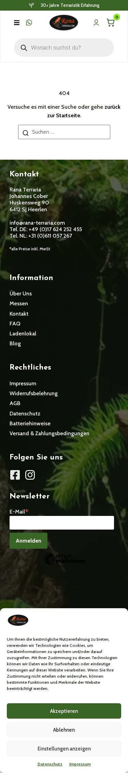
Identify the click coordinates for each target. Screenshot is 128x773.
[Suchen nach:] (64, 132)
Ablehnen (64, 730)
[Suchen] (25, 134)
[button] (17, 22)
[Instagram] (30, 474)
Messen (19, 303)
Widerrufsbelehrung (34, 393)
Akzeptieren (64, 711)
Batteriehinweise (30, 423)
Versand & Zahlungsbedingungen (49, 433)
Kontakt (19, 313)
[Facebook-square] (15, 474)
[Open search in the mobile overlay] (64, 47)
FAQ (15, 323)
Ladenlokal (23, 333)
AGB (15, 403)
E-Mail (19, 511)
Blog (15, 343)
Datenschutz (50, 764)
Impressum (80, 764)
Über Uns (21, 293)
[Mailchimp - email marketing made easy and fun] (64, 564)
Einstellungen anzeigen (64, 749)
